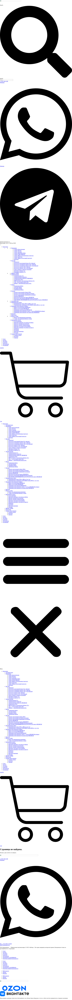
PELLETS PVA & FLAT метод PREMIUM (24, 297)
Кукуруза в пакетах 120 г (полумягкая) (23, 268)
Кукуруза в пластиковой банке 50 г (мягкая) (24, 263)
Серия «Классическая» (19, 249)
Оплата (4, 340)
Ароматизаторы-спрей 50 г (20, 277)
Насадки (13, 260)
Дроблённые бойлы (18, 289)
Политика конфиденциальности (10, 958)
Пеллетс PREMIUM (19, 296)
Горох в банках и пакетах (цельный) (22, 269)
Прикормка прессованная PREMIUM (23, 310)
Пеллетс (13, 291)
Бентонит (16, 259)
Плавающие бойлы (18, 286)
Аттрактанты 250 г (18, 279)
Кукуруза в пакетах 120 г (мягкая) (22, 267)
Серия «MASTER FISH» (20, 253)
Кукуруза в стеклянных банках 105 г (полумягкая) (26, 265)
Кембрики (16, 328)
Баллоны (16, 336)
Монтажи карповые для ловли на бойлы (23, 322)
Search (1, 5)
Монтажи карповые (19, 331)
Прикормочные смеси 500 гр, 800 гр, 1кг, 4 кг (25, 303)
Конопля (13, 313)
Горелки (16, 337)
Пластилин (14, 315)
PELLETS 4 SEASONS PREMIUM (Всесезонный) (26, 298)
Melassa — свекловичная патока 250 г (17, 460)
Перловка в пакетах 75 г (20, 272)
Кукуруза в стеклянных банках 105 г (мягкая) (25, 264)
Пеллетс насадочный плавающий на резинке (25, 294)
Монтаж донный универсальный (22, 325)
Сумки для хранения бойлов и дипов (23, 318)
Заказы (4, 972)
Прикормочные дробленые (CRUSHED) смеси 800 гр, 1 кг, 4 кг (29, 304)
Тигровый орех (15, 301)
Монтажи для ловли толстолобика (22, 326)
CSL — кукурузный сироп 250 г (16, 459)
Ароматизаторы (15, 274)
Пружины (16, 330)
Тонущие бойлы (18, 287)
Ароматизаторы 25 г (19, 275)
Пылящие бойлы (18, 288)
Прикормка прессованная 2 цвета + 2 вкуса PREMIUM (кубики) (29, 311)
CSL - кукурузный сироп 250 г (21, 282)
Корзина (5, 973)
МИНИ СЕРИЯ (15, 273)
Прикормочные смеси (16, 302)
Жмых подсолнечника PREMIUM (22, 307)
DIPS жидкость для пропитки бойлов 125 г (24, 280)
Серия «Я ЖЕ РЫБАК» (19, 254)
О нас (4, 339)
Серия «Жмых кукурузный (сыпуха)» (23, 258)
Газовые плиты (17, 335)
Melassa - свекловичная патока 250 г (22, 283)
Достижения (6, 344)
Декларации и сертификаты (9, 957)
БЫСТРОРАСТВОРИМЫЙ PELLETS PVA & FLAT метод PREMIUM (31, 299)
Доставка (5, 341)
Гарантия (5, 342)
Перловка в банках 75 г (19, 270)
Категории (5, 246)
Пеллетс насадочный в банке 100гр (22, 292)
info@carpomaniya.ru (5, 945)
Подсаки (16, 332)
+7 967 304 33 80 (4, 81)
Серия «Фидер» (18, 250)
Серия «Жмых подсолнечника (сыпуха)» (24, 255)
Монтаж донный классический (21, 323)
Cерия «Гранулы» (18, 256)
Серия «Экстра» (18, 251)
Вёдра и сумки (14, 316)
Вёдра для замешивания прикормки (22, 317)
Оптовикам (5, 345)
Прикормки (14, 248)
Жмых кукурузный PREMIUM (21, 308)
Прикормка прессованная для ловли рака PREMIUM (26, 312)
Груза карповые (18, 321)
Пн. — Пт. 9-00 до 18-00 (6, 943)
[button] (36, 597)
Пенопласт (16, 262)
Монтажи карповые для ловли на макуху (24, 327)
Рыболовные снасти (16, 320)
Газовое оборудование (16, 334)
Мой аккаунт (6, 971)
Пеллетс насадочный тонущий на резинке (24, 293)
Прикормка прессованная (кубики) (19, 306)
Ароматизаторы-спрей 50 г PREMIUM (23, 278)
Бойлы (12, 284)
